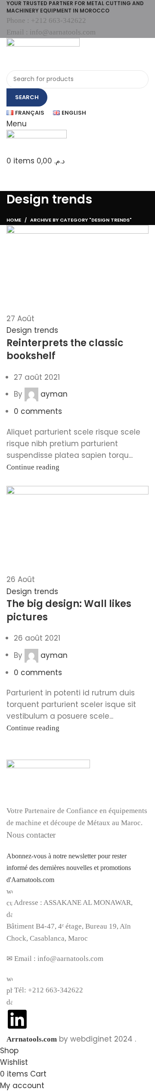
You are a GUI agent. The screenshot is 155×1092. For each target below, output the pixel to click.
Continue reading (32, 467)
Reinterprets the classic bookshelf (65, 349)
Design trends (32, 330)
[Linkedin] (17, 1019)
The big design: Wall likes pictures (68, 610)
